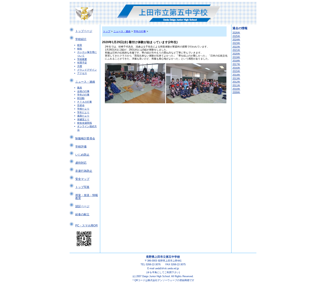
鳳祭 (79, 87)
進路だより (83, 115)
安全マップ (82, 178)
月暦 (79, 66)
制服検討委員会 (85, 138)
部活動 (81, 98)
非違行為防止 (83, 170)
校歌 (79, 48)
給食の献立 (82, 214)
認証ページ (82, 206)
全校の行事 (83, 91)
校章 (79, 45)
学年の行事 (83, 94)
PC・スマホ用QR (86, 225)
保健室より (83, 119)
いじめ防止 (82, 154)
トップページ (83, 31)
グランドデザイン (87, 69)
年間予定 (82, 62)
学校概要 (82, 59)
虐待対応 (81, 162)
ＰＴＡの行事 (84, 101)
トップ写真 (82, 187)
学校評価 (81, 146)
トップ (106, 31)
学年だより (83, 112)
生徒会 (81, 105)
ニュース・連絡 (85, 81)
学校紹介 (81, 39)
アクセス (82, 73)
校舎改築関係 (84, 123)
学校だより (83, 108)
